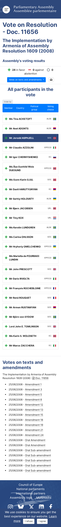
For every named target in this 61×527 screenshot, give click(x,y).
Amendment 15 (34, 414)
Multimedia (43, 497)
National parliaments (30, 489)
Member (8, 108)
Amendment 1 (33, 384)
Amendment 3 (33, 389)
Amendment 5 (33, 394)
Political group (34, 108)
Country (20, 108)
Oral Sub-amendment (38, 450)
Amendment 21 (34, 430)
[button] (51, 80)
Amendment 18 (34, 419)
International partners (30, 493)
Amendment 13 (34, 409)
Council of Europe (31, 484)
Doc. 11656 (41, 378)
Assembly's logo (21, 497)
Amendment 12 (34, 404)
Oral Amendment (35, 440)
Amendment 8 (33, 399)
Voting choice (50, 108)
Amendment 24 (34, 435)
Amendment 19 (34, 424)
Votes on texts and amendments (25, 79)
